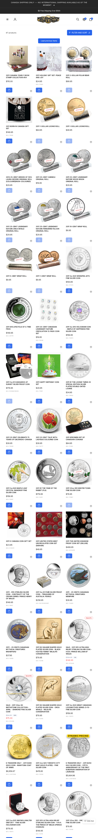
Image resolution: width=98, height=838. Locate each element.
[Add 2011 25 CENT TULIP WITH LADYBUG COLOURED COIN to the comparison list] (61, 453)
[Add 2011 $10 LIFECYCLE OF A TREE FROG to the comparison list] (31, 347)
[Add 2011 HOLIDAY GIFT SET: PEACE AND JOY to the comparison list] (61, 91)
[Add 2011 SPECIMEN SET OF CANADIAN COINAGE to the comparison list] (91, 453)
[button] (7, 19)
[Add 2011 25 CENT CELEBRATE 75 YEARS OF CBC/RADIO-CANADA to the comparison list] (31, 453)
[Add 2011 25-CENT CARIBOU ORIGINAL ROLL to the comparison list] (61, 191)
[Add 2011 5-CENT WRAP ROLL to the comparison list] (31, 292)
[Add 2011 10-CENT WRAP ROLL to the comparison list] (91, 241)
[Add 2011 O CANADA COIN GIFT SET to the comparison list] (31, 557)
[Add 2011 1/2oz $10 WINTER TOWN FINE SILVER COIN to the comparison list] (91, 506)
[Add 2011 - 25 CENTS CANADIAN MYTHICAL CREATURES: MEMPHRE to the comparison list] (91, 612)
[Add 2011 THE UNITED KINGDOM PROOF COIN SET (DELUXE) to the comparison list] (91, 557)
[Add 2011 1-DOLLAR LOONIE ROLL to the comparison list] (61, 142)
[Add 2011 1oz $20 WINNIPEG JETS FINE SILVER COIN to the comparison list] (91, 292)
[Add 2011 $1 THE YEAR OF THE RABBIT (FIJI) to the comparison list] (61, 506)
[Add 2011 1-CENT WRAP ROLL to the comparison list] (61, 292)
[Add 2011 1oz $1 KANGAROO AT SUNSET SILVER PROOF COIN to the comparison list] (31, 402)
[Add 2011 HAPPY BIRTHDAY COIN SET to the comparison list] (61, 402)
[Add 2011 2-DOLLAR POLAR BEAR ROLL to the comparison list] (91, 91)
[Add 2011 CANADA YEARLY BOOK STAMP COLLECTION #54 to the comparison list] (31, 91)
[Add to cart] (9, 90)
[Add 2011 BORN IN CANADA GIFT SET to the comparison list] (31, 142)
